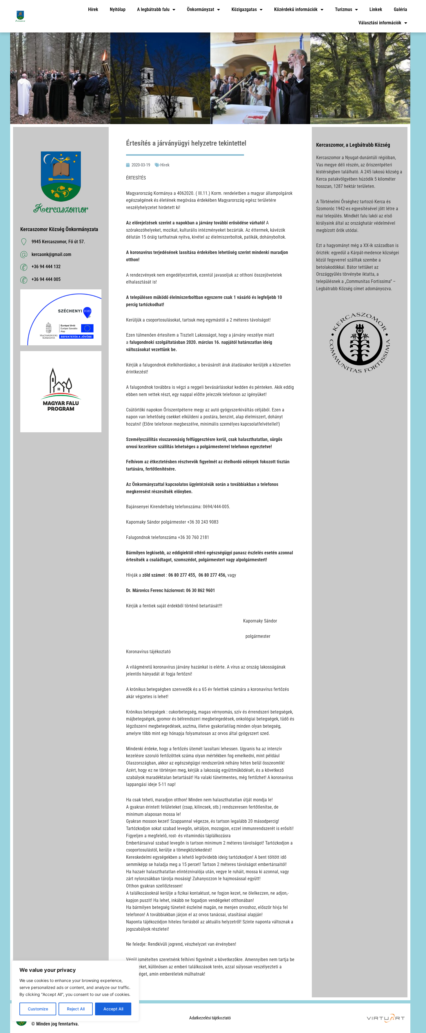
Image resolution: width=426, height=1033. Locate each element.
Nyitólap (117, 9)
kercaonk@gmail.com (51, 254)
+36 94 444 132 (46, 266)
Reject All (76, 1008)
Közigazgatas (244, 9)
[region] (75, 991)
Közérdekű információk (296, 9)
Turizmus (343, 9)
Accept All (113, 1008)
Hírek (93, 9)
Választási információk (379, 23)
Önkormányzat (200, 9)
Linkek (375, 9)
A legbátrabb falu (153, 9)
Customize (38, 1008)
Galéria (400, 9)
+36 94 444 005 (46, 279)
